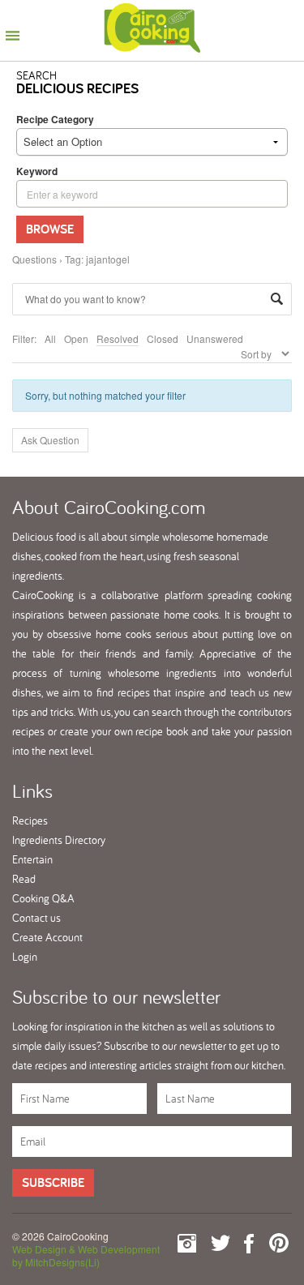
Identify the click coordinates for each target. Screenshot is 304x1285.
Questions (34, 259)
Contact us (36, 917)
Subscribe (53, 1182)
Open (76, 338)
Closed (162, 338)
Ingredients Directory (58, 840)
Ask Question (50, 440)
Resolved (117, 338)
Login (24, 956)
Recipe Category (55, 119)
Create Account (47, 937)
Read (24, 879)
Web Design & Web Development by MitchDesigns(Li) (86, 1255)
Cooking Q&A (43, 898)
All (50, 338)
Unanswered (214, 338)
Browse (50, 229)
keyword (37, 171)
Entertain (32, 859)
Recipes (30, 820)
